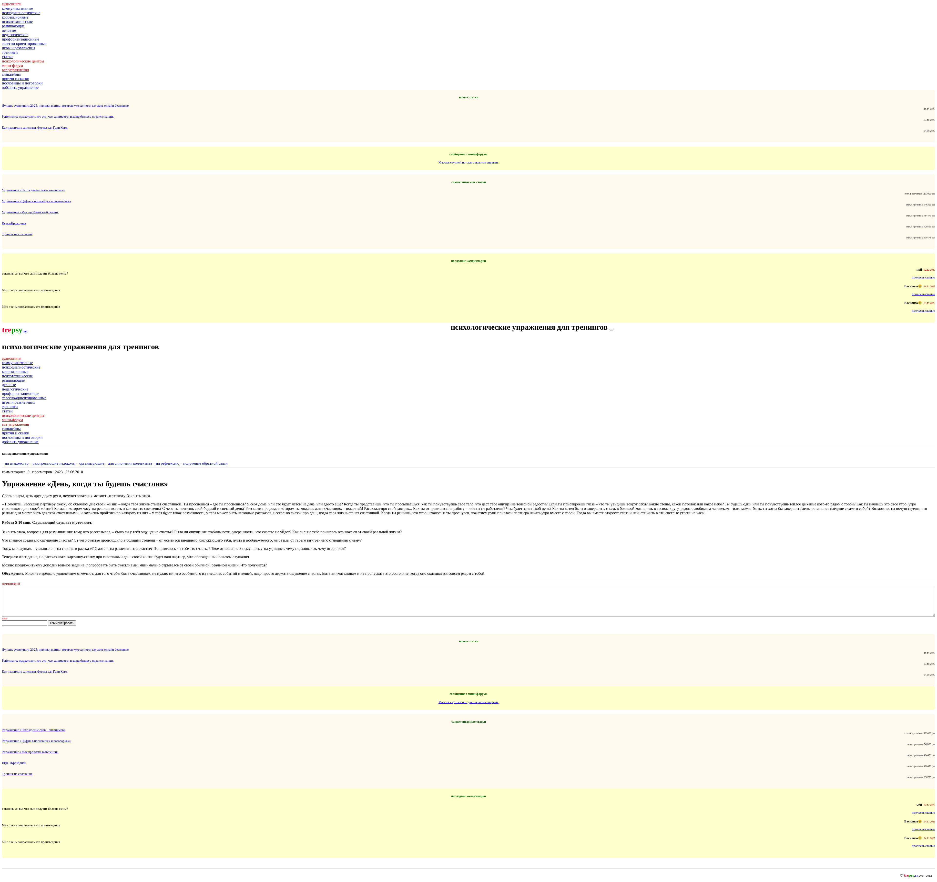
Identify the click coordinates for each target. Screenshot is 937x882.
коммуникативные (17, 8)
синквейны (11, 74)
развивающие (13, 26)
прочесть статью (923, 277)
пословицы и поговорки (22, 83)
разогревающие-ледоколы (53, 463)
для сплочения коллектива (130, 463)
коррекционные (15, 17)
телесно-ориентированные (24, 43)
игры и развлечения (18, 48)
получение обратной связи (205, 463)
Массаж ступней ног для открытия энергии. (468, 162)
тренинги (10, 52)
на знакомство (17, 463)
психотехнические (17, 22)
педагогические (15, 35)
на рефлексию (167, 463)
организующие (91, 463)
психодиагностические (21, 13)
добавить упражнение (20, 87)
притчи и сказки (15, 79)
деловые (9, 30)
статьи (7, 57)
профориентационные (20, 39)
